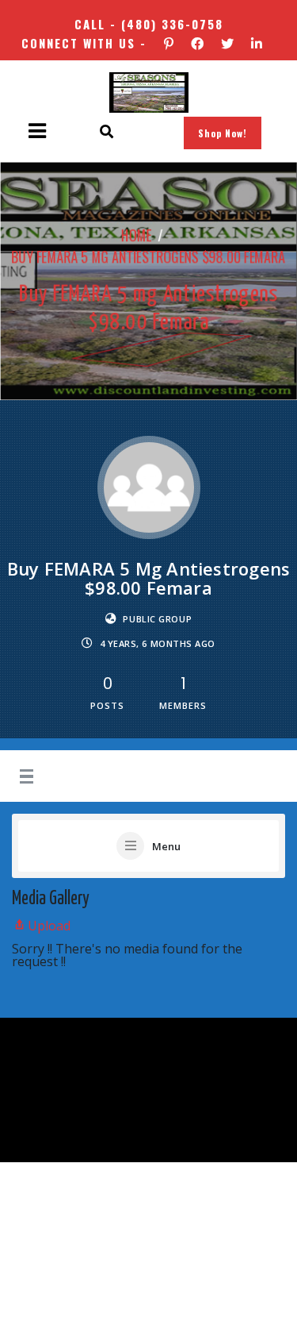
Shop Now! (222, 133)
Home (136, 235)
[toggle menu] (24, 777)
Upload (49, 925)
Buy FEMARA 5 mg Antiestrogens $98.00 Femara (148, 257)
